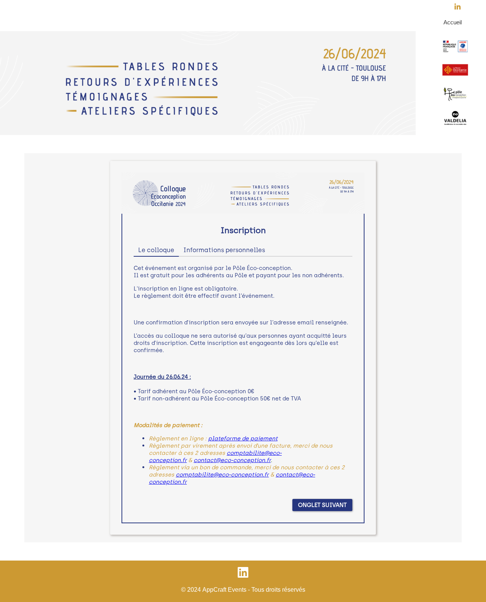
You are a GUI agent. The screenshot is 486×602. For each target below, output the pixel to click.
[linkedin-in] (459, 7)
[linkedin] (243, 573)
